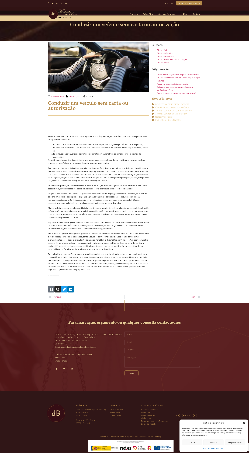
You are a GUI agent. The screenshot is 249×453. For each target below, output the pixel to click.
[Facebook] (48, 3)
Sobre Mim (148, 14)
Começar (134, 14)
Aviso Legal (219, 448)
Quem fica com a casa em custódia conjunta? (176, 93)
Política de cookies (209, 448)
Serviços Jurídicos (166, 14)
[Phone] (61, 3)
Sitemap (158, 436)
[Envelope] (65, 3)
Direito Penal (163, 62)
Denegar (213, 442)
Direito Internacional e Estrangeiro (172, 59)
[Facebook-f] (178, 415)
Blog (185, 14)
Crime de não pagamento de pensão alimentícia (178, 74)
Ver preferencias (235, 442)
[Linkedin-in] (189, 415)
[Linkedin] (57, 3)
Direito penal (146, 418)
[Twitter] (53, 3)
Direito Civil (162, 50)
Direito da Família (164, 53)
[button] (244, 423)
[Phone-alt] (195, 415)
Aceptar (192, 442)
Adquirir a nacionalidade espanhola (172, 84)
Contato (196, 14)
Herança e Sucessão (149, 410)
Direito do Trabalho (165, 56)
